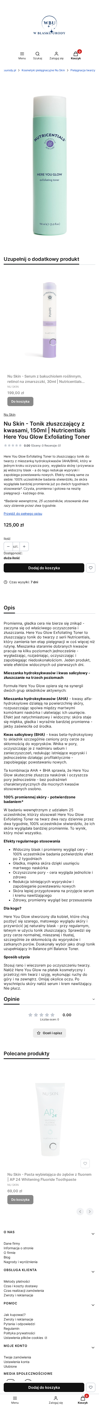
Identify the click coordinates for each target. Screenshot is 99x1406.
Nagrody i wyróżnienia (21, 1262)
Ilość (7, 539)
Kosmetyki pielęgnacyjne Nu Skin (43, 70)
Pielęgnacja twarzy (82, 70)
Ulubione (10, 1366)
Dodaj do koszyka (44, 568)
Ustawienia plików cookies (24, 1338)
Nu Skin (9, 414)
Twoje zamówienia (17, 1357)
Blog (7, 1257)
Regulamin (11, 1328)
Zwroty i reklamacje (18, 1295)
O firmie (9, 1253)
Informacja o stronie (18, 1248)
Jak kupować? (15, 1315)
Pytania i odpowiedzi (19, 1324)
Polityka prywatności (19, 1333)
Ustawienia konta (16, 1362)
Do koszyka (20, 401)
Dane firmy (12, 1243)
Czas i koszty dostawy (21, 1286)
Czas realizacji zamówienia (24, 1290)
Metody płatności (17, 1281)
